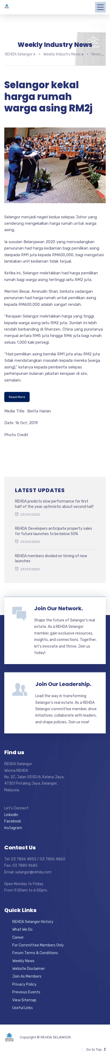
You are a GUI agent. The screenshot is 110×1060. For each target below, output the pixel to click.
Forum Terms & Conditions (35, 953)
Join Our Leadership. (63, 684)
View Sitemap (24, 1000)
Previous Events (26, 992)
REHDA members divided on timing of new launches (51, 559)
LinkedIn (11, 815)
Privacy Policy (24, 984)
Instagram (13, 828)
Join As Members (26, 976)
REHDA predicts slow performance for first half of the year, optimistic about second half (54, 504)
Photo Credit (16, 434)
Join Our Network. (58, 608)
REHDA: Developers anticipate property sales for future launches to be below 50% (53, 531)
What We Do (22, 929)
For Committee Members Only (38, 945)
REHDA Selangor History (32, 922)
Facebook (12, 821)
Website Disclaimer (28, 968)
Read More (17, 397)
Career (18, 937)
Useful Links (22, 1008)
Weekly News (23, 961)
